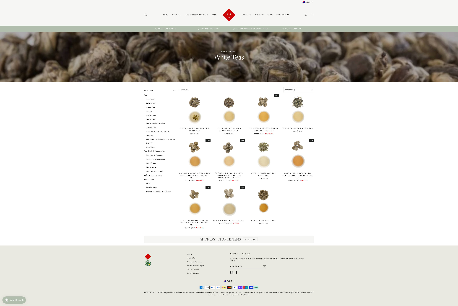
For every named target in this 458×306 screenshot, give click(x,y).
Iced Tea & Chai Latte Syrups (158, 131)
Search (189, 254)
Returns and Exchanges (195, 265)
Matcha (149, 111)
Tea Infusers (151, 163)
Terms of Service (193, 269)
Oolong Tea (151, 115)
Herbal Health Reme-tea (155, 123)
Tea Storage (151, 167)
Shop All (176, 15)
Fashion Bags (151, 187)
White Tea (150, 103)
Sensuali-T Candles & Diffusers (158, 191)
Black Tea (150, 99)
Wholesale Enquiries (194, 262)
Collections (231, 51)
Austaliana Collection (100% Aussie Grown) (160, 141)
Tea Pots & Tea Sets (154, 155)
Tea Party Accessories (155, 171)
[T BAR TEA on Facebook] (236, 272)
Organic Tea (151, 127)
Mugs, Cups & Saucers (155, 159)
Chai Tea (149, 135)
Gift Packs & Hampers (153, 175)
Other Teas (150, 147)
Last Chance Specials (196, 15)
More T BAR (149, 179)
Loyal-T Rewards (193, 273)
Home (165, 15)
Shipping (259, 15)
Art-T (148, 183)
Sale (214, 15)
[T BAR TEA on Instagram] (231, 272)
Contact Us (282, 15)
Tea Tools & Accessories (154, 151)
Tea (145, 95)
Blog (270, 15)
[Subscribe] (264, 266)
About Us (246, 15)
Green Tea (150, 107)
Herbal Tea (150, 119)
